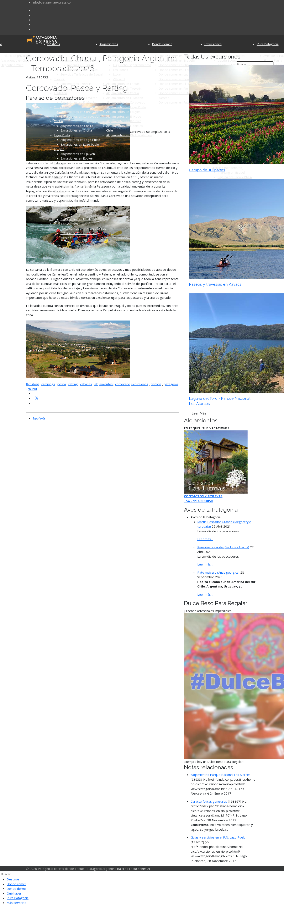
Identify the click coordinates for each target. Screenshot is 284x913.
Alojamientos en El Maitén (79, 98)
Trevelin (59, 79)
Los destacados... (118, 56)
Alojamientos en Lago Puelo (80, 140)
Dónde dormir (17, 888)
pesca (61, 384)
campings (48, 384)
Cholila (58, 121)
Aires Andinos (122, 60)
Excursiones (213, 44)
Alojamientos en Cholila (77, 126)
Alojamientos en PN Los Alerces (83, 228)
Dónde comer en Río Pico (177, 88)
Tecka (58, 177)
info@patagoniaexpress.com (53, 2)
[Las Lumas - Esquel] (216, 462)
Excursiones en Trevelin (78, 88)
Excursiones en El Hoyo (77, 172)
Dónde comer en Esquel (176, 56)
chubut (32, 389)
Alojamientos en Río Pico (78, 196)
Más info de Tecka (73, 182)
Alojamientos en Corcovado (80, 112)
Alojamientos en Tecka (77, 186)
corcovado (122, 384)
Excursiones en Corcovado (79, 116)
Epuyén (59, 149)
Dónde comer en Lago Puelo (179, 74)
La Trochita (219, 56)
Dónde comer (16, 884)
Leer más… (205, 539)
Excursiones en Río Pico (77, 200)
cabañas (86, 384)
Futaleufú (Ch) (63, 205)
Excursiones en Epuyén (77, 158)
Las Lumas (120, 70)
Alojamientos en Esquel (77, 60)
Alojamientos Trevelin (76, 84)
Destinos (53, 44)
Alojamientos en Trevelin (124, 88)
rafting (73, 384)
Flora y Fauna (272, 60)
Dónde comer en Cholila (175, 65)
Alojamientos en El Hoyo (78, 168)
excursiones (139, 384)
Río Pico (59, 191)
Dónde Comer (162, 44)
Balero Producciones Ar (134, 869)
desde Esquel (227, 60)
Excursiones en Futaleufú (78, 219)
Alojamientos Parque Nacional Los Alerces (221, 775)
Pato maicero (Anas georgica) (218, 572)
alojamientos (103, 384)
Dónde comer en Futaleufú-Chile (181, 102)
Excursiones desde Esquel (79, 70)
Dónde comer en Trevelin (177, 60)
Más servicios (16, 903)
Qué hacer (14, 893)
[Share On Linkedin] (34, 403)
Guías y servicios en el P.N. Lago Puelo (218, 837)
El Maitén (60, 93)
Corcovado (61, 107)
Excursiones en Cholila (76, 130)
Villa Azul (119, 79)
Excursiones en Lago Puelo (80, 144)
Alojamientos (109, 44)
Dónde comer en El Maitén (177, 70)
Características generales (209, 801)
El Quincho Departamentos (132, 65)
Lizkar (117, 74)
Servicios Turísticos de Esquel (82, 74)
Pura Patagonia (268, 44)
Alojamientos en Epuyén (78, 154)
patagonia (171, 384)
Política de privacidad (16, 56)
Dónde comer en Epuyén (176, 79)
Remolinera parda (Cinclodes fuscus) (223, 547)
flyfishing (32, 384)
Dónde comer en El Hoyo (177, 84)
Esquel (58, 56)
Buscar (241, 56)
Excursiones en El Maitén (78, 102)
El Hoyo (59, 163)
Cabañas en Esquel (80, 65)
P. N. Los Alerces (66, 224)
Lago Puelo (62, 135)
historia (156, 384)
